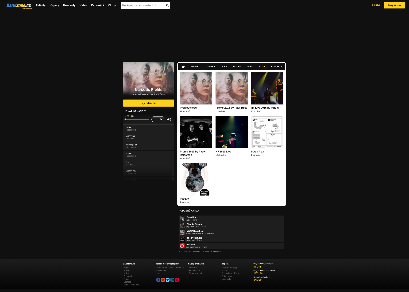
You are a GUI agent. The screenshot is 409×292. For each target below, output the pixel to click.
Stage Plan (257, 151)
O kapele (210, 66)
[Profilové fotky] (196, 88)
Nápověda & (229, 267)
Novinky (195, 66)
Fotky (262, 66)
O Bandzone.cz (228, 276)
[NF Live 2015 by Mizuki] (267, 88)
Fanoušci (97, 5)
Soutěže (127, 282)
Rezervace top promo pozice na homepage (170, 269)
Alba (224, 66)
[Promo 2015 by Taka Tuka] (232, 88)
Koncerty (69, 5)
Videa (83, 5)
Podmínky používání (230, 273)
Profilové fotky (188, 107)
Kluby (112, 5)
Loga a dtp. (226, 279)
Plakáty (184, 198)
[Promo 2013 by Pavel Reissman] (196, 132)
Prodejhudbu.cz (196, 270)
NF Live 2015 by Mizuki (265, 107)
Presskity (193, 267)
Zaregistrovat (394, 5)
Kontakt (225, 270)
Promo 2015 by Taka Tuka (231, 107)
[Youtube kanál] (163, 280)
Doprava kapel (195, 273)
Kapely (54, 5)
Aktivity (40, 5)
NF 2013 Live (223, 151)
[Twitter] (168, 280)
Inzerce (159, 273)
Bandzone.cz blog (131, 285)
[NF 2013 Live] (232, 132)
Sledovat (151, 103)
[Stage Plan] (267, 132)
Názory (237, 66)
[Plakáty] (196, 179)
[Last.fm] (177, 280)
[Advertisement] (204, 34)
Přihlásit (376, 5)
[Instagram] (172, 280)
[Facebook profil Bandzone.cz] (158, 280)
